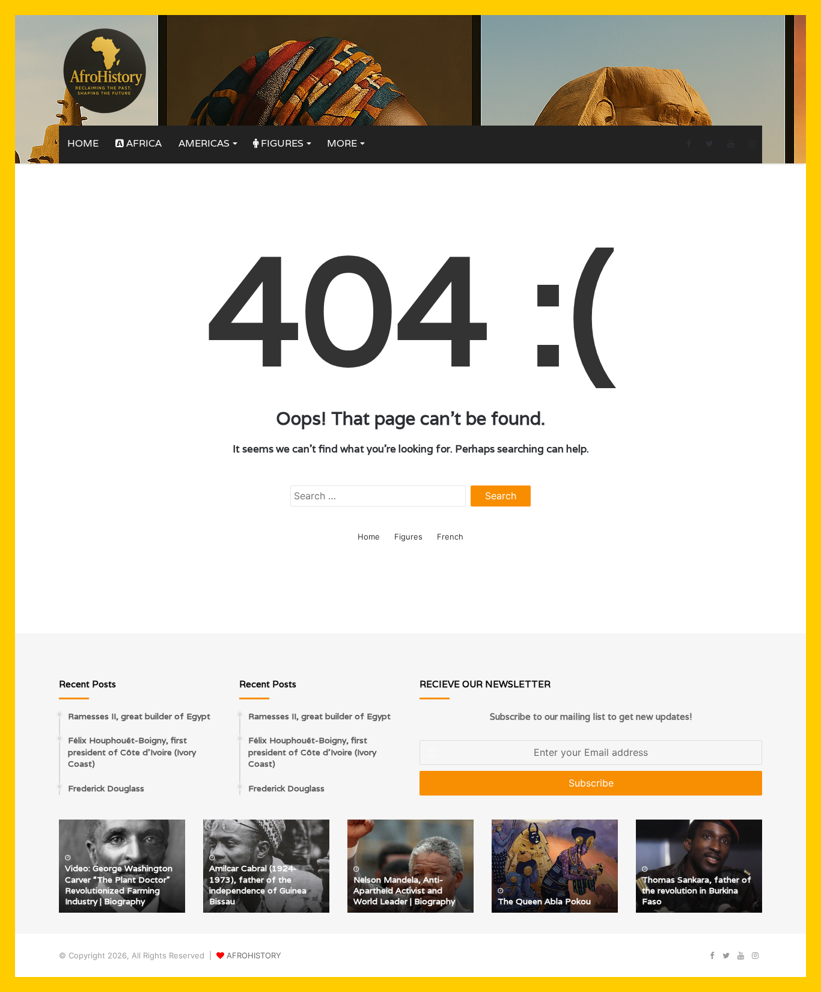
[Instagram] (751, 144)
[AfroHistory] (104, 70)
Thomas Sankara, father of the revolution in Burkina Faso (696, 890)
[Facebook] (688, 144)
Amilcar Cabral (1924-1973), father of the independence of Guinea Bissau (258, 885)
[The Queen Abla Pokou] (555, 866)
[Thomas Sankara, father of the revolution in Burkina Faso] (699, 866)
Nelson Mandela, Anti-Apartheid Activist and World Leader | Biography (404, 890)
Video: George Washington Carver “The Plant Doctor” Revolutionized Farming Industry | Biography (118, 885)
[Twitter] (709, 144)
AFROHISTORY (254, 955)
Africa (143, 143)
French (450, 536)
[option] (122, 866)
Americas (204, 143)
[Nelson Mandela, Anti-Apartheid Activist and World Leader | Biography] (410, 866)
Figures (281, 143)
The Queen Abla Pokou (544, 901)
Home (83, 143)
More (342, 143)
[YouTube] (730, 144)
